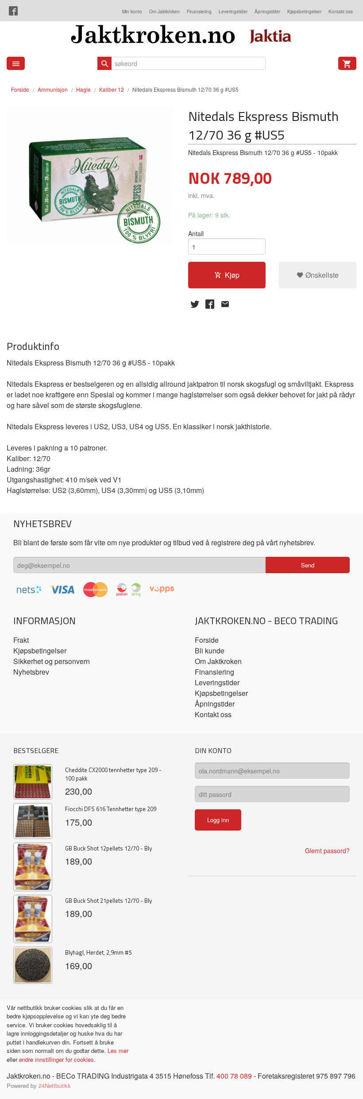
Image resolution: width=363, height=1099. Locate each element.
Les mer (118, 1050)
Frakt (21, 640)
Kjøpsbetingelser (304, 11)
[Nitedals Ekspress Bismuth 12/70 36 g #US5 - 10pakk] (91, 175)
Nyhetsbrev (31, 672)
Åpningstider (267, 11)
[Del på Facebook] (209, 304)
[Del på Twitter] (194, 304)
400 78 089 (234, 1076)
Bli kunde (209, 650)
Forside (20, 89)
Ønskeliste (321, 275)
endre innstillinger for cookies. (57, 1059)
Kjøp (232, 275)
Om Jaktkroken (164, 11)
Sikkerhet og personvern (51, 661)
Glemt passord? (327, 850)
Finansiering (199, 11)
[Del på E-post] (225, 304)
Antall (196, 233)
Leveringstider (233, 11)
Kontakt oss (340, 11)
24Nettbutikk (55, 1085)
